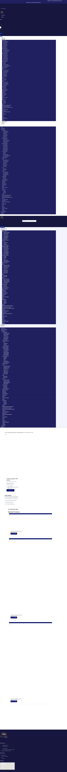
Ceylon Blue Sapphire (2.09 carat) (16, 531)
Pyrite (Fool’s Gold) (4, 97)
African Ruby (5, 43)
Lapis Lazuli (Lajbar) (5, 109)
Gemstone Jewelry (4, 118)
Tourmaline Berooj (4, 61)
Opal (2, 77)
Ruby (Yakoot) (4, 40)
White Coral (4, 88)
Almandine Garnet (5, 84)
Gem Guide (3, 122)
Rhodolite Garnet (6, 279)
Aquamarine (4, 291)
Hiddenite (4, 101)
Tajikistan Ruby (5, 42)
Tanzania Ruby (5, 44)
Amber (3, 304)
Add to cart (13, 533)
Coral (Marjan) (4, 86)
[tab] (27, 500)
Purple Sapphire (6, 251)
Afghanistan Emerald (6, 50)
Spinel (3, 98)
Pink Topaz (4, 73)
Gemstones (3, 39)
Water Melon (5, 260)
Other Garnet (5, 85)
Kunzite (4, 100)
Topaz (3, 158)
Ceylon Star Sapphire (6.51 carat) (16, 698)
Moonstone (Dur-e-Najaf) (6, 106)
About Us (3, 123)
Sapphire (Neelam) (5, 53)
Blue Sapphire (5, 54)
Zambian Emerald (5, 51)
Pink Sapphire (5, 56)
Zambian (4, 243)
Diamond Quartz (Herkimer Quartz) (7, 107)
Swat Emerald (5, 49)
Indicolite (4, 62)
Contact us (2, 743)
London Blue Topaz (6, 265)
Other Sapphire (5, 60)
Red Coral (4, 87)
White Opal (4, 79)
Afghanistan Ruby (5, 41)
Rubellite (4, 63)
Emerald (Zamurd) (5, 239)
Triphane (4, 303)
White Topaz (5, 75)
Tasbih (3, 119)
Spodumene (4, 99)
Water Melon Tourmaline (6, 65)
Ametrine (3, 120)
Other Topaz (5, 76)
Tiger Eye (3, 108)
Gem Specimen (4, 67)
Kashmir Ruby (5, 45)
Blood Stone (4, 110)
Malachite (3, 117)
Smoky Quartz (4, 203)
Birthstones (3, 38)
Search (1, 26)
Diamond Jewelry (4, 121)
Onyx (3, 116)
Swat (4, 241)
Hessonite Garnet (5, 83)
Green (4, 258)
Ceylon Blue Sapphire (20, 432)
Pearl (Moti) (3, 95)
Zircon (3, 112)
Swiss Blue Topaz (5, 71)
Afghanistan (5, 242)
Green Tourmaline (5, 64)
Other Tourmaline (5, 66)
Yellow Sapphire (5, 55)
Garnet (3, 277)
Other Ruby (5, 238)
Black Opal (4, 78)
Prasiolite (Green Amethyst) (6, 111)
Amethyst (4, 290)
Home (6, 432)
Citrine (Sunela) (4, 94)
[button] (6, 19)
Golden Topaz (5, 74)
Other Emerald (5, 52)
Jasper (3, 317)
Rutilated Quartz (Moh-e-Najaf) (6, 105)
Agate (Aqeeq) (4, 90)
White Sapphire (6, 252)
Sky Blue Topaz (5, 72)
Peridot (3, 96)
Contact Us (3, 15)
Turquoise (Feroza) (5, 89)
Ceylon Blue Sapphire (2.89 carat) (16, 615)
